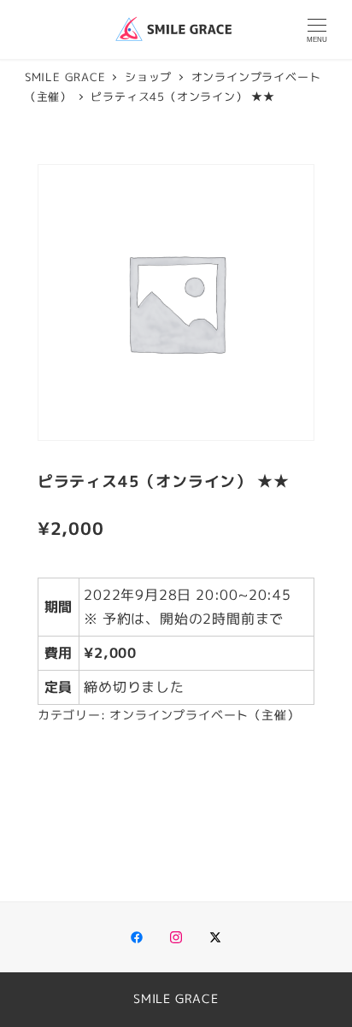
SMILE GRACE (176, 998)
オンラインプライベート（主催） (204, 715)
